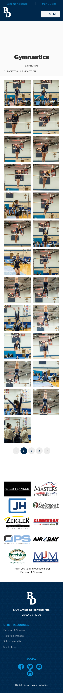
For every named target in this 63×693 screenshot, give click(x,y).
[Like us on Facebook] (21, 667)
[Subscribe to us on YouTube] (39, 667)
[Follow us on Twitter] (30, 667)
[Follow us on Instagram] (30, 673)
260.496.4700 (31, 614)
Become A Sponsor (31, 572)
